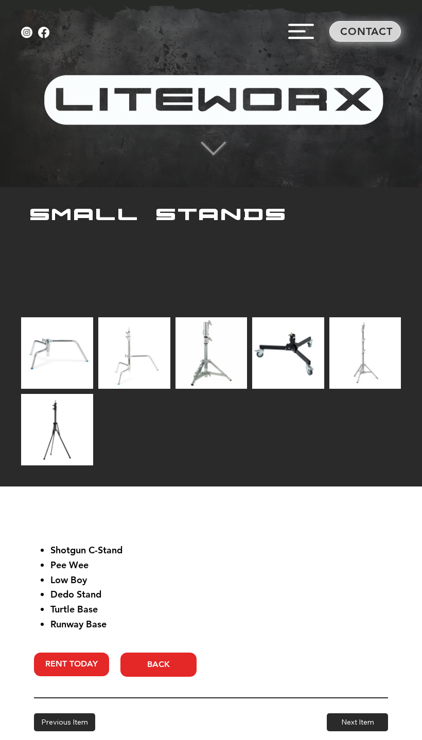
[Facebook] (43, 32)
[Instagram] (26, 32)
